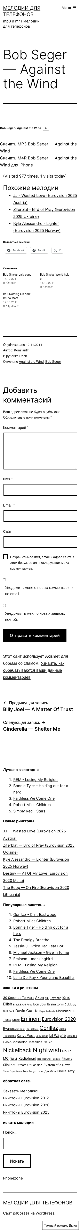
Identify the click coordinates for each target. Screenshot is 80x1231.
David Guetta (26, 1010)
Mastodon (20, 1042)
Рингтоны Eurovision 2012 (26, 1098)
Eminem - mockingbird (33, 959)
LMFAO (7, 1042)
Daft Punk (8, 1011)
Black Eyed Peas (22, 1004)
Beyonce (55, 997)
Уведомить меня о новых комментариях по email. (39, 590)
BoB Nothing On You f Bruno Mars (17, 296)
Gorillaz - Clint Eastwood (34, 914)
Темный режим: (56, 1225)
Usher (40, 1071)
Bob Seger (53, 361)
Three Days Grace (12, 1071)
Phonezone (13, 1178)
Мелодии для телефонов (37, 1203)
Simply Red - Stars (29, 811)
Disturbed (63, 1011)
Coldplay (70, 1004)
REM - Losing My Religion (35, 779)
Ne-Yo (47, 1042)
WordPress (45, 1213)
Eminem (31, 1018)
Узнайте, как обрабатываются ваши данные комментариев (33, 670)
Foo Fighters (32, 1029)
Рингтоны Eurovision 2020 (26, 1105)
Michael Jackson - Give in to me (41, 952)
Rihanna (67, 1058)
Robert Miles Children (32, 805)
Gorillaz (49, 1028)
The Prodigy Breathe (31, 940)
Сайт (7, 531)
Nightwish (47, 1050)
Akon (39, 997)
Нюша (61, 1071)
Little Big (72, 1035)
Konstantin (22, 350)
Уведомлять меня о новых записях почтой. (35, 616)
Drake (16, 1019)
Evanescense (14, 1028)
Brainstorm (55, 1004)
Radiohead (27, 1058)
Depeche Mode (47, 1011)
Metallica (35, 1042)
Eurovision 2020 (59, 1019)
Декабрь (50, 1071)
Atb (47, 998)
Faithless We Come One (34, 798)
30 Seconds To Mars (18, 998)
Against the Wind (31, 361)
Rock (23, 355)
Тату (71, 1071)
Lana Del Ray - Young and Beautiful (43, 977)
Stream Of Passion (29, 1065)
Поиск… (10, 1132)
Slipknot (9, 1065)
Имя (8, 478)
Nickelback (17, 1050)
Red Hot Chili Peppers (49, 1059)
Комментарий (16, 427)
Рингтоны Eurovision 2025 (26, 1112)
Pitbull (13, 1058)
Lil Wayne (57, 1035)
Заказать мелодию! (20, 1091)
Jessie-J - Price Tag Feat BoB (38, 946)
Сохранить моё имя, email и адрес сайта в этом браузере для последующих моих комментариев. (42, 562)
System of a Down (57, 1065)
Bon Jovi (39, 1004)
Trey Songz (29, 1071)
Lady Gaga (42, 1035)
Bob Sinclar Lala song (17, 274)
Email (9, 505)
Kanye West (26, 1036)
